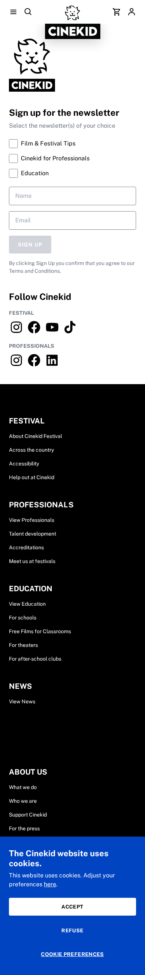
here (50, 884)
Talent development (32, 534)
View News (22, 701)
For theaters (23, 645)
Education (35, 173)
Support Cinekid (28, 815)
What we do (23, 787)
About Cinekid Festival (35, 436)
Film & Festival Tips (48, 143)
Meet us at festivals (32, 561)
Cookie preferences (72, 954)
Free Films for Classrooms (40, 631)
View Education (27, 604)
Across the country (31, 450)
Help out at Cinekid (31, 477)
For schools (22, 618)
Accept (72, 907)
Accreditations (26, 547)
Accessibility (24, 464)
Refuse (72, 930)
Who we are (23, 801)
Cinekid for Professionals (55, 158)
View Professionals (31, 520)
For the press (24, 828)
